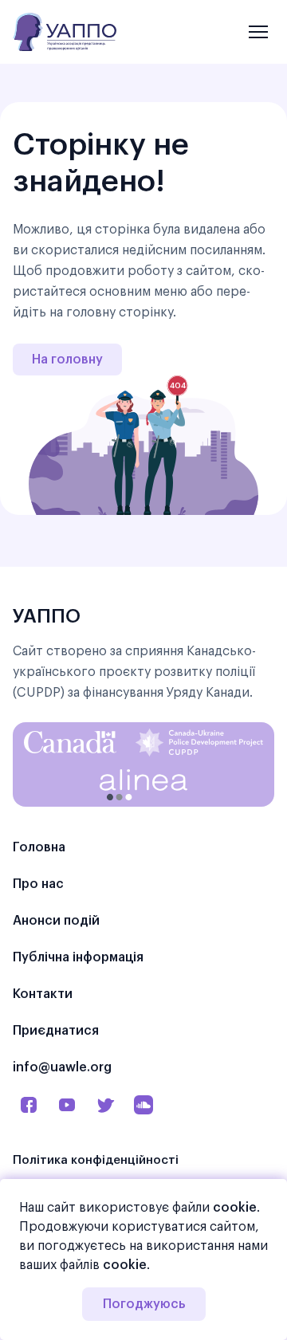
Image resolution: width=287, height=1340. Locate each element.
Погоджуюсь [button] (144, 1304)
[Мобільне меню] (258, 32)
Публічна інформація (78, 957)
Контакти (43, 994)
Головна (39, 847)
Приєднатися (56, 1030)
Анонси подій (56, 920)
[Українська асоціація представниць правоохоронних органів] (64, 32)
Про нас (38, 884)
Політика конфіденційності (96, 1160)
